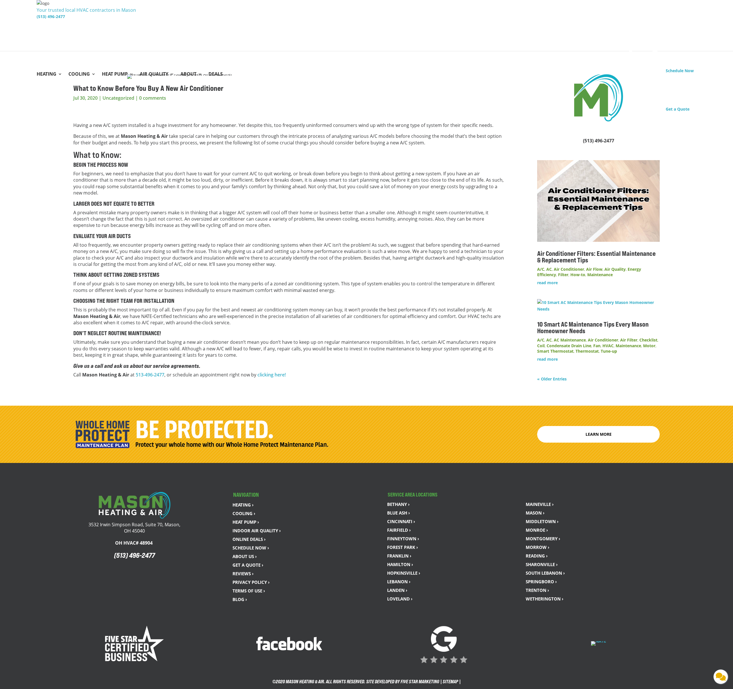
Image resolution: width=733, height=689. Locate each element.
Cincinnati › (401, 521)
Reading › (537, 556)
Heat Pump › (245, 522)
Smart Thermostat (555, 351)
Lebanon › (399, 581)
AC (549, 269)
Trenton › (537, 590)
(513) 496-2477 (51, 16)
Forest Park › (402, 547)
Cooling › (243, 513)
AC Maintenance (570, 340)
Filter (563, 274)
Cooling (79, 74)
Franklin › (399, 556)
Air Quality (154, 74)
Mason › (535, 513)
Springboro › (541, 581)
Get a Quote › (247, 565)
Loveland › (400, 599)
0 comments (152, 98)
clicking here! (271, 375)
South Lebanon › (545, 573)
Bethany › (398, 504)
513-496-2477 (150, 375)
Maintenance (600, 274)
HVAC (608, 345)
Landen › (397, 590)
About (188, 74)
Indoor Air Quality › (256, 530)
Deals (215, 74)
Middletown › (542, 521)
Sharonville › (542, 564)
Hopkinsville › (403, 573)
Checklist (648, 340)
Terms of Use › (248, 591)
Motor (649, 345)
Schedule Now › (250, 548)
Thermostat (587, 351)
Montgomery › (543, 538)
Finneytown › (403, 538)
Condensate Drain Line (569, 345)
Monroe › (537, 530)
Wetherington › (544, 599)
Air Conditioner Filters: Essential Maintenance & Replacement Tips (596, 257)
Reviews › (243, 573)
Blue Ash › (398, 513)
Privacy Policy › (251, 582)
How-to (577, 274)
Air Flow (594, 269)
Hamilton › (400, 564)
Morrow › (537, 547)
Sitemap (450, 681)
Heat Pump (115, 74)
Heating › (243, 505)
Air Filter (628, 340)
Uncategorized (118, 98)
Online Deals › (249, 539)
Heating (46, 74)
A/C (540, 269)
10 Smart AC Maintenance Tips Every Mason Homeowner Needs (593, 327)
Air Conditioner (569, 269)
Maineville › (540, 504)
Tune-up (609, 351)
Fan (596, 345)
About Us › (244, 556)
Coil (541, 345)
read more (547, 282)
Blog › (239, 599)
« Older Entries (552, 379)
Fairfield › (399, 530)
